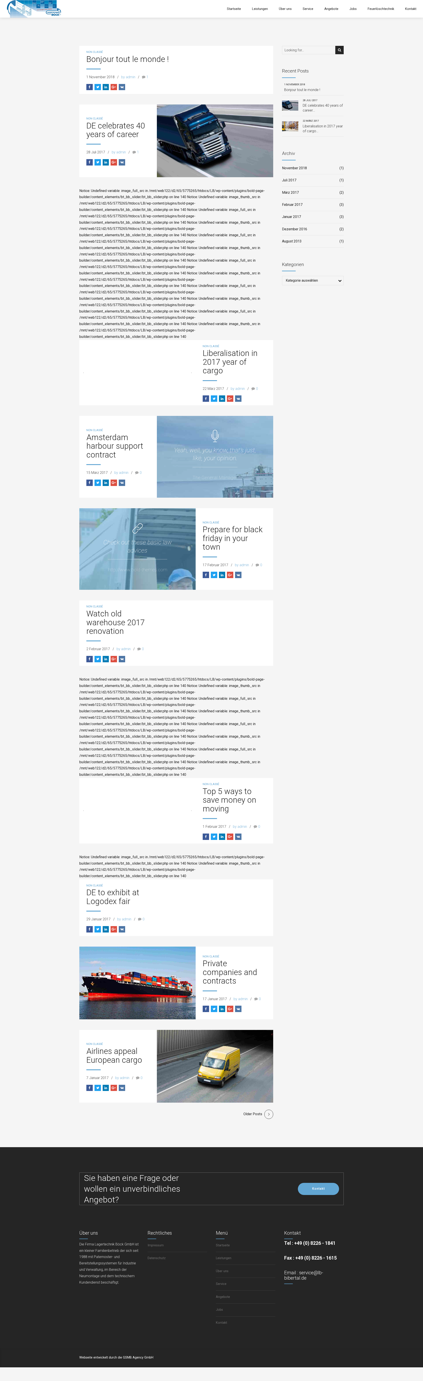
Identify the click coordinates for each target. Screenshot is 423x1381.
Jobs (353, 9)
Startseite (234, 9)
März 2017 (290, 192)
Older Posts (252, 1114)
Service (308, 9)
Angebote (331, 9)
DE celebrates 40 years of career (115, 130)
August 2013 (292, 241)
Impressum (156, 1245)
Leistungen (260, 9)
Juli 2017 (289, 180)
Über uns (285, 9)
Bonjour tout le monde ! (127, 59)
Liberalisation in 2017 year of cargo (230, 362)
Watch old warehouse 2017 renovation (115, 622)
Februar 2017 (292, 205)
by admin (128, 77)
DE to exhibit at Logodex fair (112, 897)
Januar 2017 (291, 217)
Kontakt (410, 9)
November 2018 (294, 168)
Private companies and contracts (230, 972)
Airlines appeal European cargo (114, 1056)
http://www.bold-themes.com (137, 569)
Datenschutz (157, 1258)
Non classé (94, 52)
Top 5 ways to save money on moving (229, 800)
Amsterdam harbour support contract (114, 446)
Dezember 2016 (294, 229)
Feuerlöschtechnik (381, 9)
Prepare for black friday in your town (233, 538)
